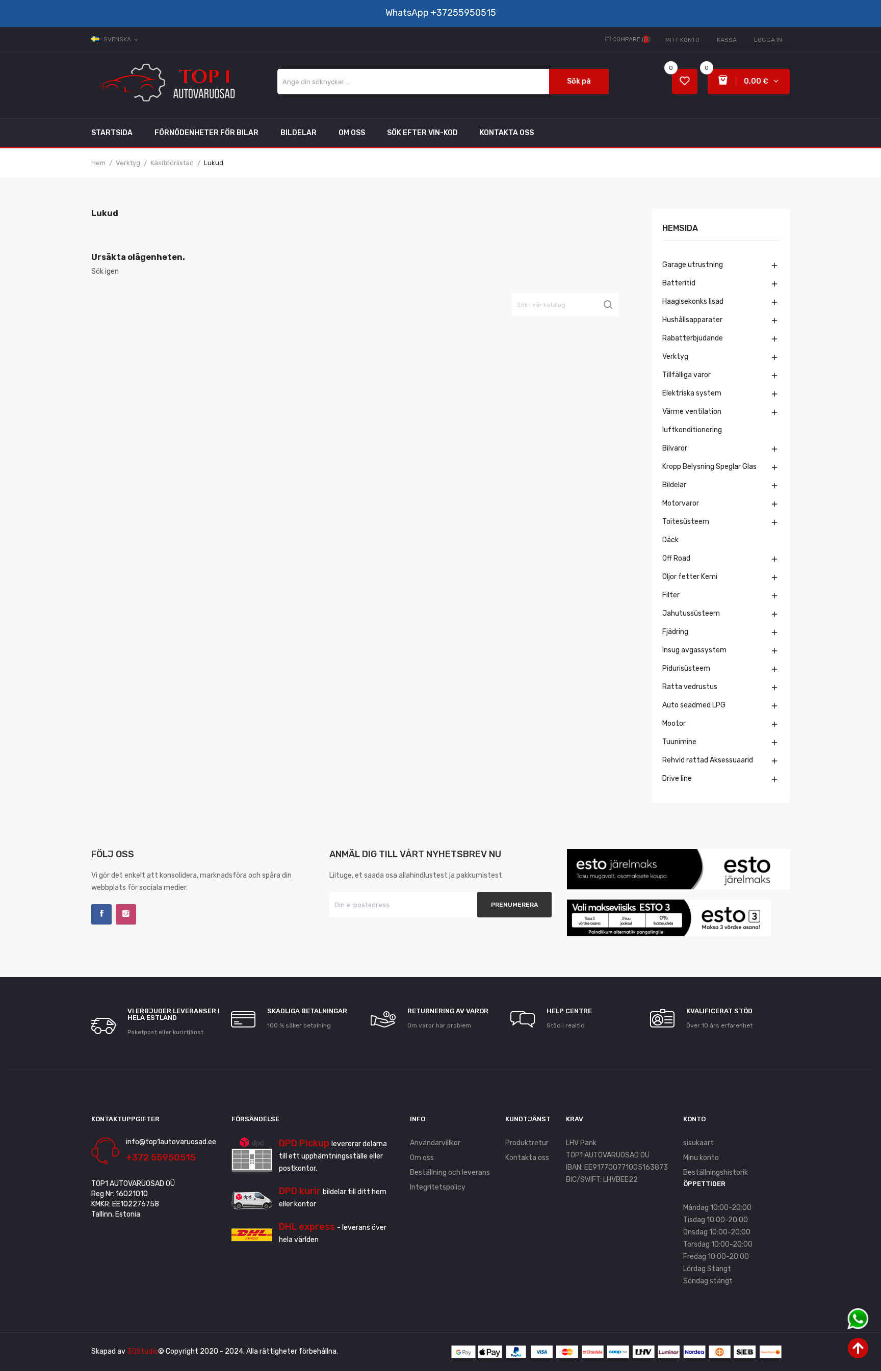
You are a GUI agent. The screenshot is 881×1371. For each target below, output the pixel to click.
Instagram (126, 914)
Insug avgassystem (694, 650)
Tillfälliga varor (686, 375)
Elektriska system (691, 393)
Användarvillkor (435, 1143)
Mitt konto (682, 39)
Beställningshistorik (715, 1172)
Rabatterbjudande (692, 338)
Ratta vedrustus (689, 686)
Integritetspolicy (437, 1187)
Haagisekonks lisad (692, 301)
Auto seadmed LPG (693, 705)
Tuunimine (679, 741)
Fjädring (675, 631)
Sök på (579, 81)
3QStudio (142, 1351)
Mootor (674, 723)
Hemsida (680, 228)
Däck (670, 540)
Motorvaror (680, 503)
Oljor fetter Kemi (689, 576)
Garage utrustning (692, 264)
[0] (685, 81)
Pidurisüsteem (686, 668)
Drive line (677, 778)
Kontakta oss (527, 1157)
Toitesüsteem (685, 521)
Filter (671, 595)
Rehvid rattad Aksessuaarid (707, 760)
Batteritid (678, 283)
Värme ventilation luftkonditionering (692, 420)
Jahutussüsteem (691, 613)
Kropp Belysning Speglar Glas (709, 466)
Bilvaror (674, 448)
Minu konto (701, 1157)
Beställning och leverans (450, 1172)
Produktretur (527, 1143)
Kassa (727, 39)
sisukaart (698, 1143)
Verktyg (675, 356)
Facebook (101, 914)
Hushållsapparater (692, 319)
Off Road (676, 558)
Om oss (422, 1157)
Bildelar (674, 485)
